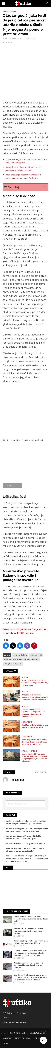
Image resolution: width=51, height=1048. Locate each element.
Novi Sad (25, 677)
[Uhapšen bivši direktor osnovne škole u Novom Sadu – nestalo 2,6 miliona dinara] (11, 695)
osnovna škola (36, 655)
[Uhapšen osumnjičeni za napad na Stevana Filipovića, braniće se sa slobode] (7, 966)
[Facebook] (6, 645)
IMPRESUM (19, 1038)
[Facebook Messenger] (20, 645)
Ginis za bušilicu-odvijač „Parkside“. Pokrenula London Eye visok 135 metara (28, 931)
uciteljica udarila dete (12, 663)
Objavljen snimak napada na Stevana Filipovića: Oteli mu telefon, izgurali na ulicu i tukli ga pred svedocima (30, 977)
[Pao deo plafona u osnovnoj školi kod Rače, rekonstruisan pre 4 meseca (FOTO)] (11, 740)
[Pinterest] (34, 645)
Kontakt (37, 1038)
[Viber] (27, 645)
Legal (28, 1038)
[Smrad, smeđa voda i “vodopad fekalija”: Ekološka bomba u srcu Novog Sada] (7, 920)
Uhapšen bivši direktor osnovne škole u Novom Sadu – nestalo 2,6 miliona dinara (34, 697)
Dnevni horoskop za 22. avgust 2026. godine (25, 844)
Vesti (29, 722)
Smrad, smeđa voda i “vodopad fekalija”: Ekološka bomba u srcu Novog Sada (30, 918)
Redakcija (8, 42)
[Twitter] (13, 645)
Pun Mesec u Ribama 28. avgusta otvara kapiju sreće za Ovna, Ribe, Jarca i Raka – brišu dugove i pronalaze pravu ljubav (27, 858)
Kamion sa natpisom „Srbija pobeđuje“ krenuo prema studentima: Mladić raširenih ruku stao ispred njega (30, 953)
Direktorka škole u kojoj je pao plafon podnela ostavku (34, 726)
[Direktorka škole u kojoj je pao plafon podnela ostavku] (11, 725)
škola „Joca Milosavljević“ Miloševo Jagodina (21, 659)
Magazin (6, 11)
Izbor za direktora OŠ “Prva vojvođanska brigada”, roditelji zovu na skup (34, 682)
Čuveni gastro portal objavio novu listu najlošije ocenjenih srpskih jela (30, 942)
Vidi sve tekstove (40, 772)
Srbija (13, 11)
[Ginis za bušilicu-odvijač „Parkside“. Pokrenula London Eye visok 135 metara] (7, 932)
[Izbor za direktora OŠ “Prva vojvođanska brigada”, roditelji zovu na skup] (11, 681)
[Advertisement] (25, 73)
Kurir (45, 230)
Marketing (7, 1038)
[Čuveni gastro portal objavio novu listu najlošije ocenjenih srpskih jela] (7, 944)
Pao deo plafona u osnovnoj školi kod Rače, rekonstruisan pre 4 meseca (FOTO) (34, 742)
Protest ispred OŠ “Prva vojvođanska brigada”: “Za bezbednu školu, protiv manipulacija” (33, 712)
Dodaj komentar (29, 38)
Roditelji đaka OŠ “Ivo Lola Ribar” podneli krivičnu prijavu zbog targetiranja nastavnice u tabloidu (34, 757)
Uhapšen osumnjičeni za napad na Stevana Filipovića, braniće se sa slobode (28, 965)
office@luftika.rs (19, 1022)
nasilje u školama (20, 655)
